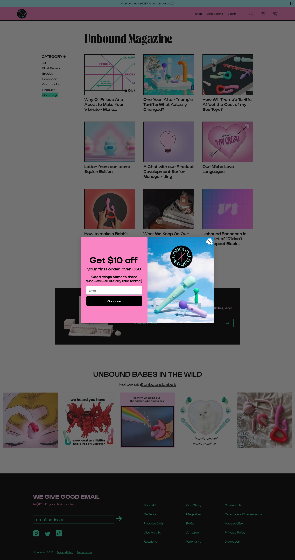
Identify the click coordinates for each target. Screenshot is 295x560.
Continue (114, 301)
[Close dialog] (210, 242)
